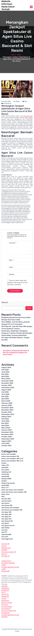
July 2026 (5, 370)
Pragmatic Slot (6, 548)
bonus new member (8, 454)
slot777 (4, 532)
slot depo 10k (6, 512)
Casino (4, 463)
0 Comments (7, 103)
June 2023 (5, 443)
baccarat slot (28, 116)
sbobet (4, 481)
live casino (5, 470)
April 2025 (5, 399)
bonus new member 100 (10, 456)
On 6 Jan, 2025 (6, 101)
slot (19, 576)
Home (13, 55)
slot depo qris (5, 613)
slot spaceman (5, 609)
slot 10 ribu (4, 604)
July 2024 (5, 419)
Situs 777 (5, 487)
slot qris (4, 530)
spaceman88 (6, 534)
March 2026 (5, 379)
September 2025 (7, 387)
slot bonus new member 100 (11, 510)
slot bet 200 (6, 499)
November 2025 (7, 383)
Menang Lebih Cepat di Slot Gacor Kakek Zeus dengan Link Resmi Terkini (16, 352)
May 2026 (5, 374)
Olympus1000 (6, 479)
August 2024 (6, 416)
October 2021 (6, 445)
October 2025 (6, 385)
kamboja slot (5, 600)
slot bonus (5, 503)
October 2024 (6, 412)
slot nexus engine (6, 606)
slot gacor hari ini (7, 525)
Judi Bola (4, 467)
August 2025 (6, 390)
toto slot (4, 537)
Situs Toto (5, 494)
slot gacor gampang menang (10, 567)
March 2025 (5, 401)
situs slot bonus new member (12, 490)
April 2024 (5, 425)
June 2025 (5, 394)
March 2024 (5, 428)
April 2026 (5, 376)
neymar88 (5, 476)
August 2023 (6, 441)
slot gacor (5, 523)
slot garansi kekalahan (8, 563)
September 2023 (7, 439)
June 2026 (5, 372)
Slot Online (5, 528)
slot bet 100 (5, 594)
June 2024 (5, 421)
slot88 (3, 565)
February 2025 (6, 403)
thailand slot (5, 596)
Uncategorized (7, 539)
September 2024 (7, 414)
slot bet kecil (6, 501)
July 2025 (5, 392)
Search (4, 302)
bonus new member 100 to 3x (12, 458)
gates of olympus (6, 602)
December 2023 (7, 432)
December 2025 (7, 381)
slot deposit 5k (7, 521)
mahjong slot (6, 472)
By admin (17, 101)
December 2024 (7, 408)
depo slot (4, 554)
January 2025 (6, 405)
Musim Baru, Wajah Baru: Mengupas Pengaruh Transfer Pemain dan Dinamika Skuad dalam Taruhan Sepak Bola (16, 333)
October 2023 (6, 437)
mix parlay (5, 474)
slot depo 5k (6, 516)
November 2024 (7, 410)
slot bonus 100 (6, 505)
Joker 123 (5, 465)
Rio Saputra (7, 350)
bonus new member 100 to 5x (12, 461)
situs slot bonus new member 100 (13, 492)
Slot (19, 55)
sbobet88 (5, 485)
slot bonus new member (10, 508)
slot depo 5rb (6, 519)
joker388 (4, 550)
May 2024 (5, 423)
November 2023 (7, 434)
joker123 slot (5, 590)
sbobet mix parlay (8, 483)
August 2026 (6, 367)
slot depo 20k (6, 514)
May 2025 (4, 396)
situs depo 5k (5, 556)
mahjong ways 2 (6, 561)
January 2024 (6, 430)
